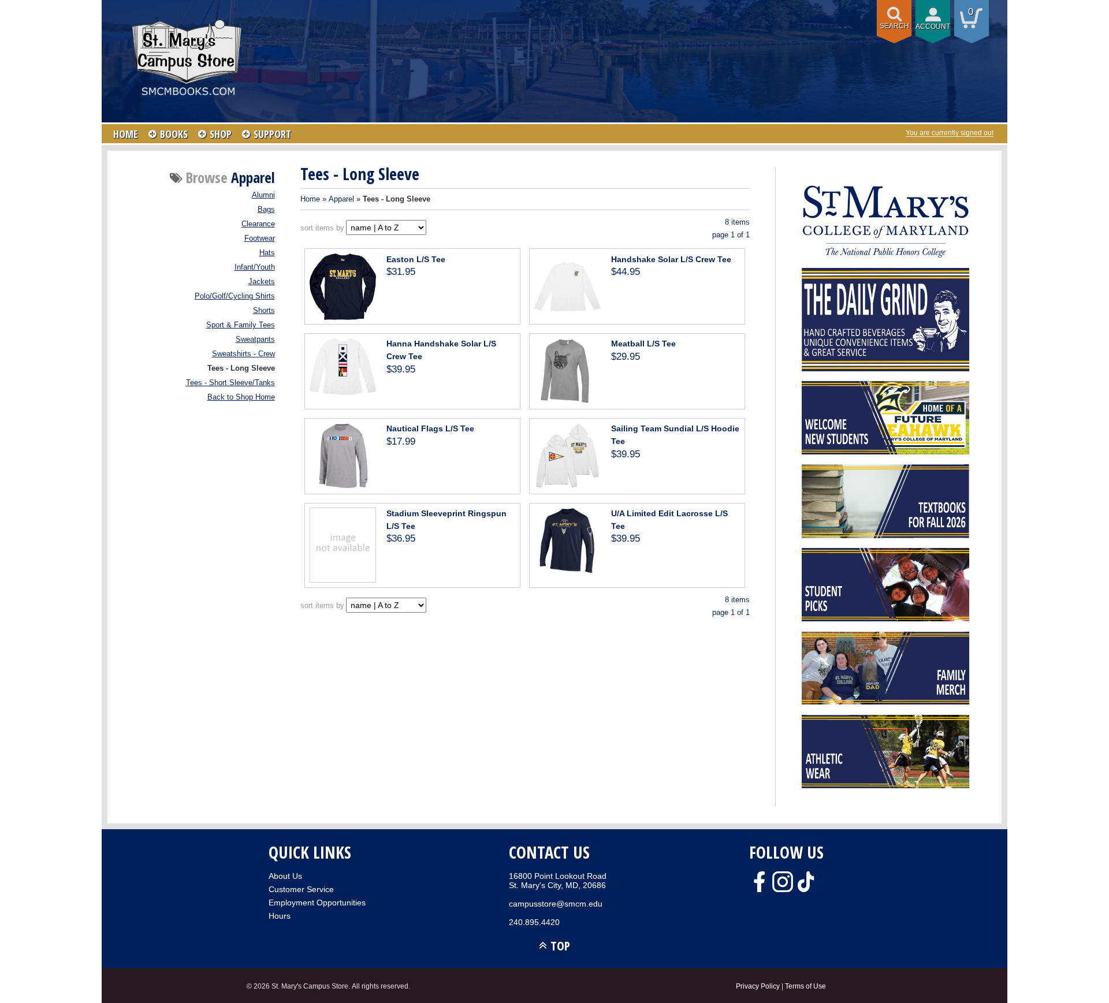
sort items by (322, 227)
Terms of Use (805, 986)
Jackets (261, 282)
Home (310, 199)
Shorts (264, 311)
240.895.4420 (534, 922)
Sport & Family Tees (240, 325)
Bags (266, 210)
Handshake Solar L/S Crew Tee (671, 259)
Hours (280, 915)
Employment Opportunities (317, 902)
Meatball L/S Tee (643, 343)
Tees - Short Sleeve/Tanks (230, 383)
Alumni (263, 195)
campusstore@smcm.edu (555, 903)
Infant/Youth (255, 267)
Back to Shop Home (241, 397)
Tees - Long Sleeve (241, 368)
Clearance (258, 224)
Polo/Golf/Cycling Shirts (235, 296)
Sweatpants (255, 339)
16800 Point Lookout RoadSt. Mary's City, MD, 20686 (557, 880)
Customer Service (301, 889)
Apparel (341, 199)
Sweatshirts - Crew (243, 354)
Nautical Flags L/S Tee (430, 428)
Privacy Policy (758, 986)
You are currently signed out (949, 132)
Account (933, 27)
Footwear (259, 238)
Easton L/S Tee (415, 259)
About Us (285, 876)
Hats (267, 253)
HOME (125, 134)
